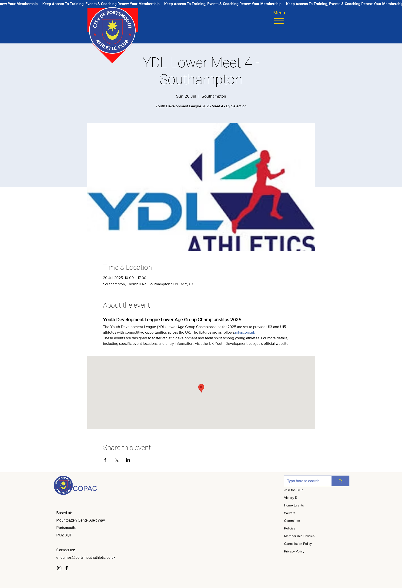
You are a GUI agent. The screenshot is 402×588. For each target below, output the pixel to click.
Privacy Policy (294, 551)
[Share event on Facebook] (105, 460)
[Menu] (279, 21)
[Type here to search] (340, 481)
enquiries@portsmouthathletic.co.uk (85, 557)
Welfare (289, 513)
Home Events (294, 505)
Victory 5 (290, 497)
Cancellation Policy (298, 543)
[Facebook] (67, 568)
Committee (292, 520)
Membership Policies (299, 536)
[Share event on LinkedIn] (128, 460)
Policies (289, 528)
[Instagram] (59, 568)
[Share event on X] (116, 460)
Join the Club (293, 490)
